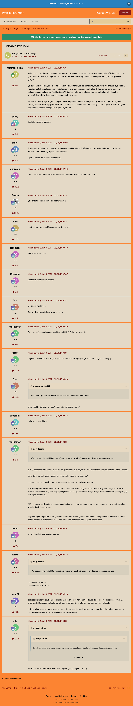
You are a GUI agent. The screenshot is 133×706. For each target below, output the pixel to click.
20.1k (16, 612)
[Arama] (128, 21)
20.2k (16, 213)
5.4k (16, 266)
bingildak (15, 415)
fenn (15, 528)
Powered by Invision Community (66, 702)
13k (16, 546)
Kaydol (125, 13)
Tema (49, 696)
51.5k (16, 318)
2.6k (16, 86)
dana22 (15, 594)
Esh (15, 300)
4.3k (16, 134)
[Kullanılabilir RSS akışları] (128, 688)
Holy (15, 142)
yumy (15, 116)
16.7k (16, 239)
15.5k (16, 160)
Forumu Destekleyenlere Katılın (64, 3)
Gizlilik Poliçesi (61, 696)
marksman (15, 326)
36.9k (16, 572)
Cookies (83, 696)
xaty (15, 353)
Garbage (32, 56)
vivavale (15, 169)
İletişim (74, 696)
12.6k (16, 371)
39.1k (16, 433)
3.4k (16, 344)
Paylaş (103, 55)
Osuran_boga (29, 53)
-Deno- (15, 195)
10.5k (16, 187)
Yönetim (23, 21)
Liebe (15, 221)
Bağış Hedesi (10, 21)
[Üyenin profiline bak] (8, 55)
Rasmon (15, 247)
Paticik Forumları (13, 12)
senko (15, 554)
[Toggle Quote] (32, 386)
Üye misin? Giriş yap (106, 13)
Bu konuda (118, 21)
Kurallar (35, 21)
